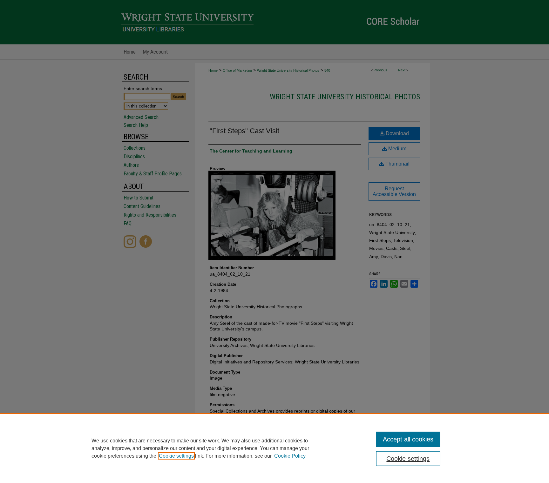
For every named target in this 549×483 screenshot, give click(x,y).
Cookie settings (176, 456)
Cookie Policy (290, 456)
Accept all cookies (408, 439)
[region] (274, 448)
